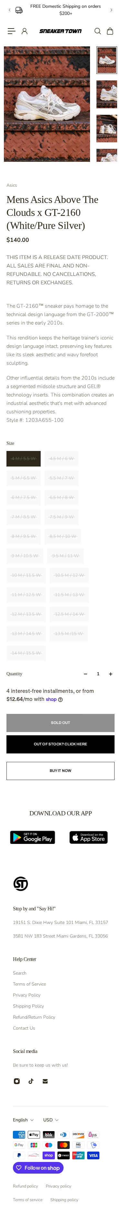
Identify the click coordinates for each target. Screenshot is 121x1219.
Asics (11, 185)
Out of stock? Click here (60, 744)
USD (48, 1120)
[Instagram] (17, 1081)
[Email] (45, 1081)
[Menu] (11, 31)
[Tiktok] (31, 1081)
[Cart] (110, 31)
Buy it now (61, 771)
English (20, 1120)
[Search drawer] (97, 31)
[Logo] (60, 31)
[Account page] (24, 31)
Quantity (14, 673)
